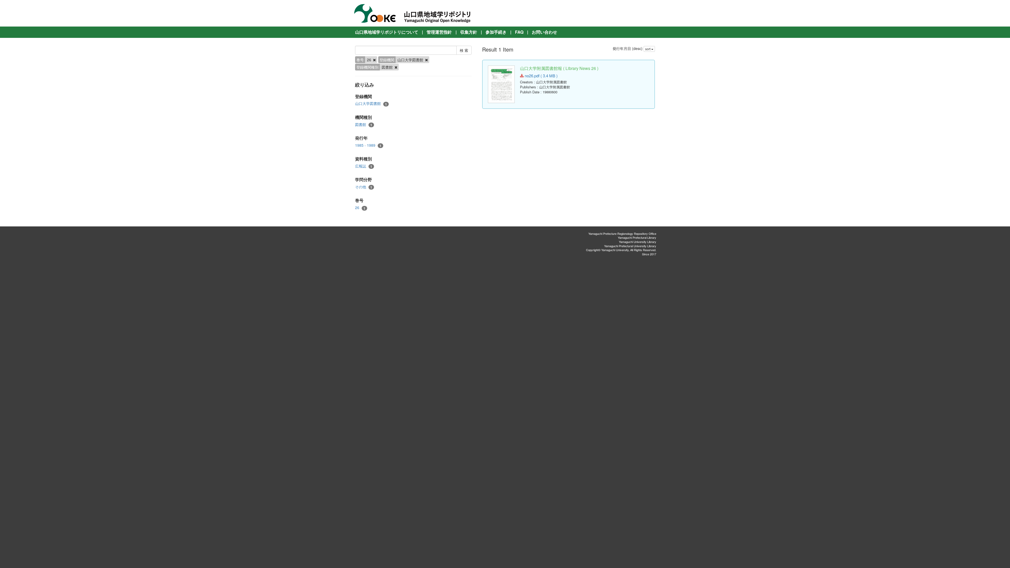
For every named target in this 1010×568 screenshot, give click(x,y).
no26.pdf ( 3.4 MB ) (541, 75)
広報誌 (363, 166)
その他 (363, 187)
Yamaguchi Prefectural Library (637, 237)
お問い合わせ (544, 32)
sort (648, 49)
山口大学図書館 (371, 103)
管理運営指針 (439, 32)
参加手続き (496, 32)
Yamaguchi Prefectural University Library (630, 246)
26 (360, 207)
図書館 (363, 124)
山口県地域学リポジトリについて (386, 32)
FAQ (519, 32)
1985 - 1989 (368, 145)
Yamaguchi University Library (637, 242)
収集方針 (468, 32)
